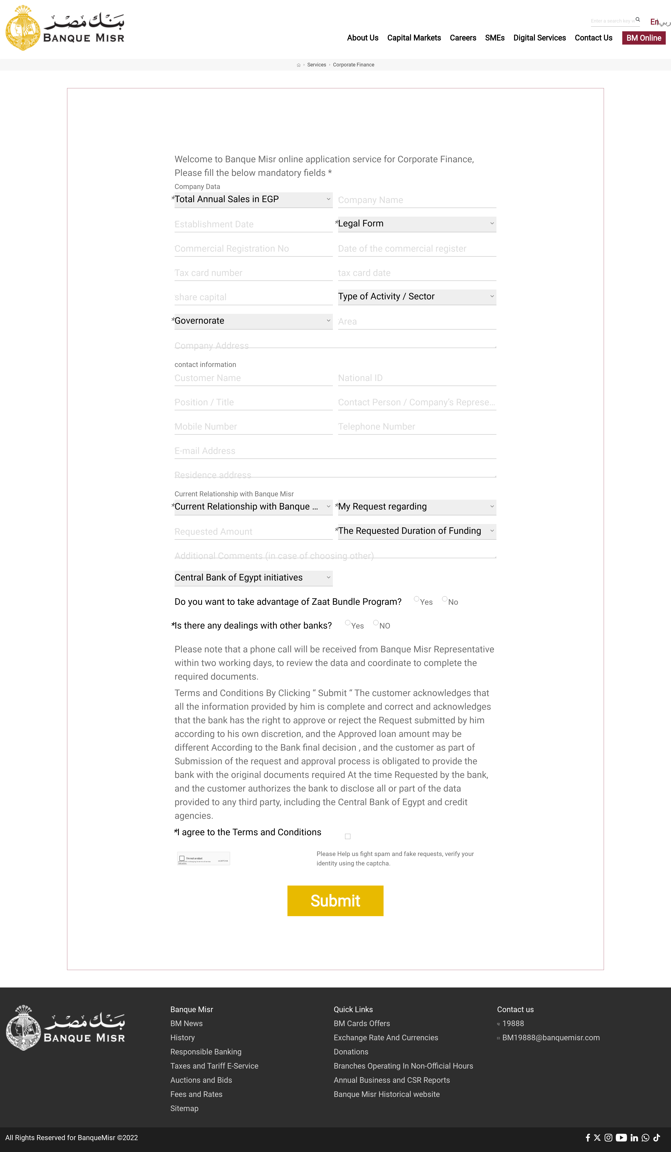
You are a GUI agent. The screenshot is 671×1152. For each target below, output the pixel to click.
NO (384, 625)
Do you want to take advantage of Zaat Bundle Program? (288, 601)
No (453, 602)
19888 (513, 1023)
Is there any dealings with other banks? (253, 625)
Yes (426, 602)
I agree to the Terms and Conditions (249, 832)
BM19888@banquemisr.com (551, 1037)
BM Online (644, 37)
